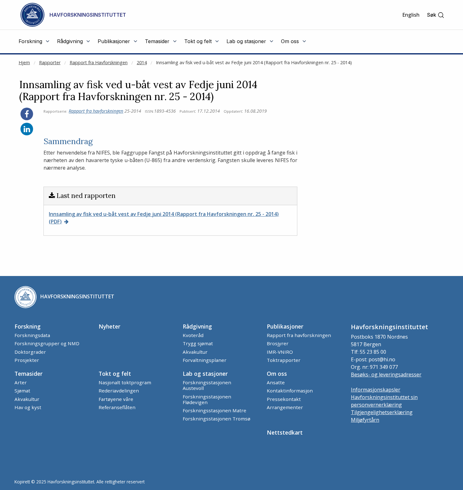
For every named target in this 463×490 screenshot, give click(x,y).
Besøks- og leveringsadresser (386, 374)
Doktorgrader (30, 352)
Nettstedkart (285, 432)
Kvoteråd (193, 335)
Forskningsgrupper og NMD (46, 343)
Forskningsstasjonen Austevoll (207, 385)
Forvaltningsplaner (204, 360)
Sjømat (22, 390)
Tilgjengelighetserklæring (382, 412)
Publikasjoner (285, 326)
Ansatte (276, 382)
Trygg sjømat (198, 343)
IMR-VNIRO (280, 352)
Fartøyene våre (116, 399)
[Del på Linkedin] (26, 129)
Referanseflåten (117, 407)
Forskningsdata (32, 335)
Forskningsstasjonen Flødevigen (207, 399)
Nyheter (109, 326)
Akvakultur (195, 352)
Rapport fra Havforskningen (99, 62)
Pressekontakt (284, 399)
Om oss (277, 373)
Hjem (24, 62)
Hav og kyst (27, 407)
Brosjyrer (278, 343)
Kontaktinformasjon (290, 390)
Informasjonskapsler (375, 389)
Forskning (27, 326)
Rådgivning (197, 326)
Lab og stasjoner (205, 373)
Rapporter (49, 62)
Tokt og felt (115, 373)
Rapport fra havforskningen (96, 111)
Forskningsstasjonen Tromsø (216, 418)
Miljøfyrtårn (365, 419)
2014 (142, 62)
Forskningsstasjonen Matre (214, 410)
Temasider (28, 373)
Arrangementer (285, 407)
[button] (435, 15)
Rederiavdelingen (119, 390)
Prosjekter (26, 360)
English (411, 14)
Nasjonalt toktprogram (125, 382)
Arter (20, 382)
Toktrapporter (283, 360)
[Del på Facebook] (26, 114)
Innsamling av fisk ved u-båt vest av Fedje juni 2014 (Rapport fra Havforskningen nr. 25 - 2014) (254, 62)
